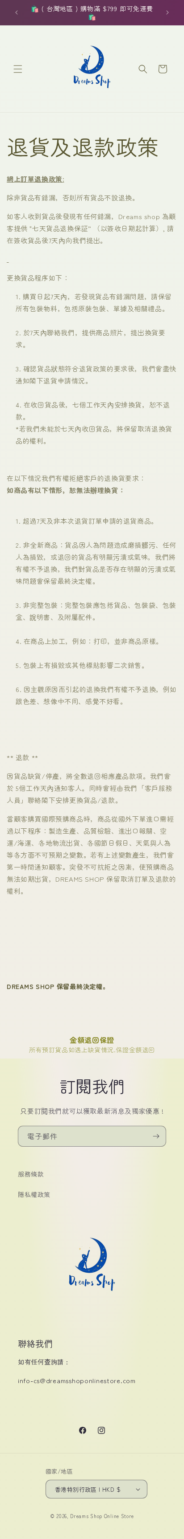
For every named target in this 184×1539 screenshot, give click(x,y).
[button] (18, 69)
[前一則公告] (16, 12)
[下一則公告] (167, 12)
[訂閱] (156, 1136)
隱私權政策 (34, 1194)
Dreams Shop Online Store (102, 1515)
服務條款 (31, 1173)
